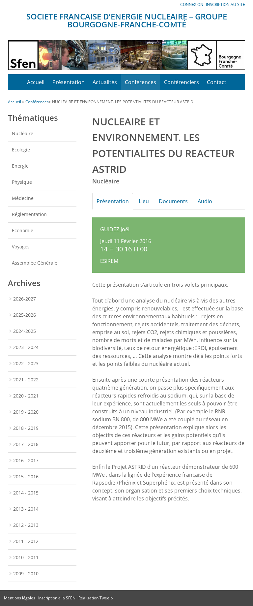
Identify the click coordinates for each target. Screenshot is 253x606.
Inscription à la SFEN (56, 598)
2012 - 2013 (26, 525)
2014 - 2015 (26, 493)
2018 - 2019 (26, 428)
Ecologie (21, 149)
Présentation (68, 82)
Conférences (140, 82)
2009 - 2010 (26, 573)
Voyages (21, 246)
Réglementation (29, 214)
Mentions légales (19, 598)
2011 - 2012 (26, 541)
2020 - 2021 (26, 396)
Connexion (191, 4)
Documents (173, 201)
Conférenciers (181, 82)
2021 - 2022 (26, 379)
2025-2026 (24, 315)
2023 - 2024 (26, 347)
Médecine (23, 198)
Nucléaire (22, 133)
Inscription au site (225, 4)
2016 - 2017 (26, 460)
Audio (205, 201)
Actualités (105, 82)
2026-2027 (24, 299)
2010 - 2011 (26, 557)
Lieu (144, 201)
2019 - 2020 (26, 412)
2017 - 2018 (26, 444)
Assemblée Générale (34, 263)
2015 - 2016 (26, 476)
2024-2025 (24, 331)
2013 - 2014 (26, 509)
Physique (22, 182)
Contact (216, 82)
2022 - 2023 (26, 363)
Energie (20, 166)
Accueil (35, 82)
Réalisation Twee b (95, 598)
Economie (22, 230)
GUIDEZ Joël (114, 229)
